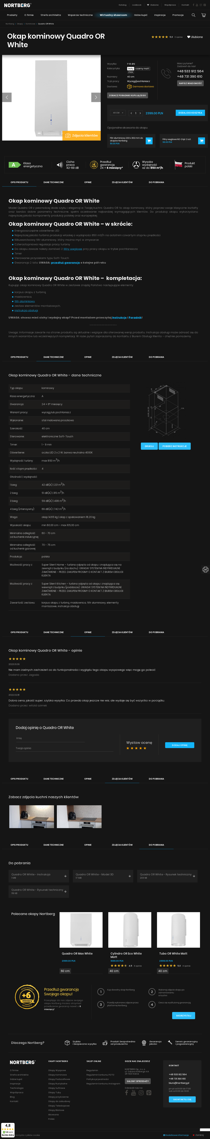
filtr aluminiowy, (25, 301)
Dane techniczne (54, 182)
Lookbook (136, 5)
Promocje (178, 15)
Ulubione (154, 5)
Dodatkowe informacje (177, 1135)
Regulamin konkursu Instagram (103, 1083)
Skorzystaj (183, 1015)
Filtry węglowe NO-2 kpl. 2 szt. (177, 139)
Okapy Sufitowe (56, 1088)
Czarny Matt (142, 68)
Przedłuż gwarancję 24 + (111, 165)
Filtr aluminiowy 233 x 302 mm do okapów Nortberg (126, 139)
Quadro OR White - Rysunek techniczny (166, 876)
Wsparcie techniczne (80, 15)
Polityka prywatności (98, 1079)
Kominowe (30, 24)
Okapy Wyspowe (57, 1070)
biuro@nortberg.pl (179, 1083)
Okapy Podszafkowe (59, 1079)
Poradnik (135, 317)
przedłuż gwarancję (65, 262)
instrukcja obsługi (26, 310)
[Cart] (203, 15)
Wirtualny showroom (113, 15)
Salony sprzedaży (138, 1081)
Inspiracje (160, 15)
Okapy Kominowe (57, 1074)
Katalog (122, 5)
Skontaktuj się (182, 1099)
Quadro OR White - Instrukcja (30, 876)
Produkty (12, 15)
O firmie (29, 15)
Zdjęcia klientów (85, 135)
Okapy (20, 24)
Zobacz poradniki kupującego (127, 95)
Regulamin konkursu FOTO (100, 1074)
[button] (7, 97)
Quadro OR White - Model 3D (95, 876)
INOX (131, 72)
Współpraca (170, 5)
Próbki (51, 1119)
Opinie (87, 182)
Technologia (17, 1088)
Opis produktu (19, 182)
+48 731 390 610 (189, 76)
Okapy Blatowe (56, 1110)
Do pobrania (156, 182)
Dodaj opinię (179, 745)
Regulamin (92, 1070)
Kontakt (185, 5)
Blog (12, 1096)
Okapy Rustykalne (57, 1083)
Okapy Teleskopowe (59, 1105)
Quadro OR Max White (77, 954)
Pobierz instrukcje (175, 446)
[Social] (193, 5)
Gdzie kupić (141, 15)
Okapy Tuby (54, 1092)
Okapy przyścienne (58, 1096)
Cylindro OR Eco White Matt (126, 955)
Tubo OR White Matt (173, 954)
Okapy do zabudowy (59, 1101)
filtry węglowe (73, 249)
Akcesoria (53, 1114)
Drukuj (149, 446)
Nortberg (10, 24)
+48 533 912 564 (190, 71)
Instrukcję (119, 317)
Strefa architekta (51, 15)
